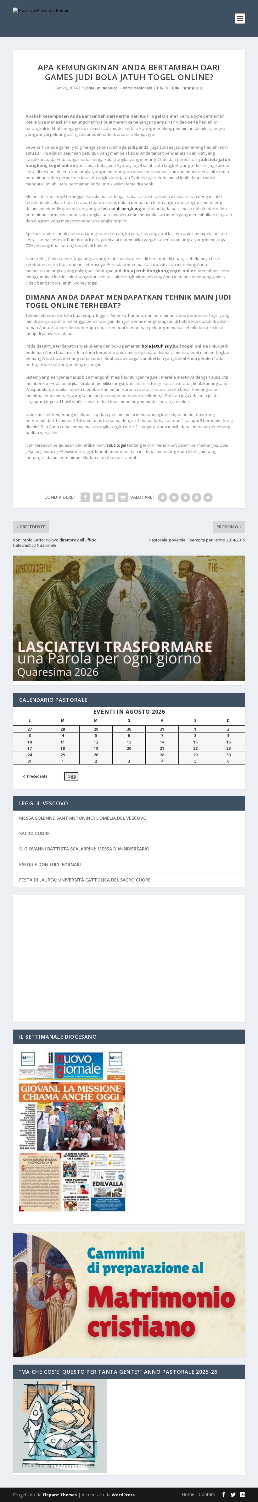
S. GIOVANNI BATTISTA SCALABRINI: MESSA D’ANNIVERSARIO (84, 849)
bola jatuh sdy (157, 346)
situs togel (116, 445)
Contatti (207, 1494)
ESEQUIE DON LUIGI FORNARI (50, 864)
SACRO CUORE (34, 833)
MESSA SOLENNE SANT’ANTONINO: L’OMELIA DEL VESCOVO (83, 818)
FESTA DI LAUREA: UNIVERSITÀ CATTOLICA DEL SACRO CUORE (85, 880)
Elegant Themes (60, 1495)
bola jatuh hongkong (121, 208)
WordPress (123, 1495)
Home (188, 1494)
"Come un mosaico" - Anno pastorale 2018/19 (125, 88)
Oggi (72, 776)
